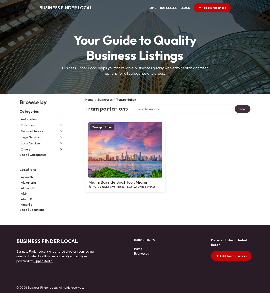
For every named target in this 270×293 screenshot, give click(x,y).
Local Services (31, 143)
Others (25, 149)
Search (242, 109)
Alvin (24, 193)
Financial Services (33, 131)
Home (152, 8)
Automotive (29, 119)
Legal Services (31, 137)
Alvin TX (26, 199)
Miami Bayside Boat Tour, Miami (117, 182)
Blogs (185, 8)
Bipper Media (43, 261)
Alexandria (28, 182)
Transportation (102, 127)
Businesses (168, 8)
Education (28, 125)
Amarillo (26, 204)
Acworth (27, 177)
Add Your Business (213, 7)
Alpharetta (28, 188)
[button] (61, 119)
